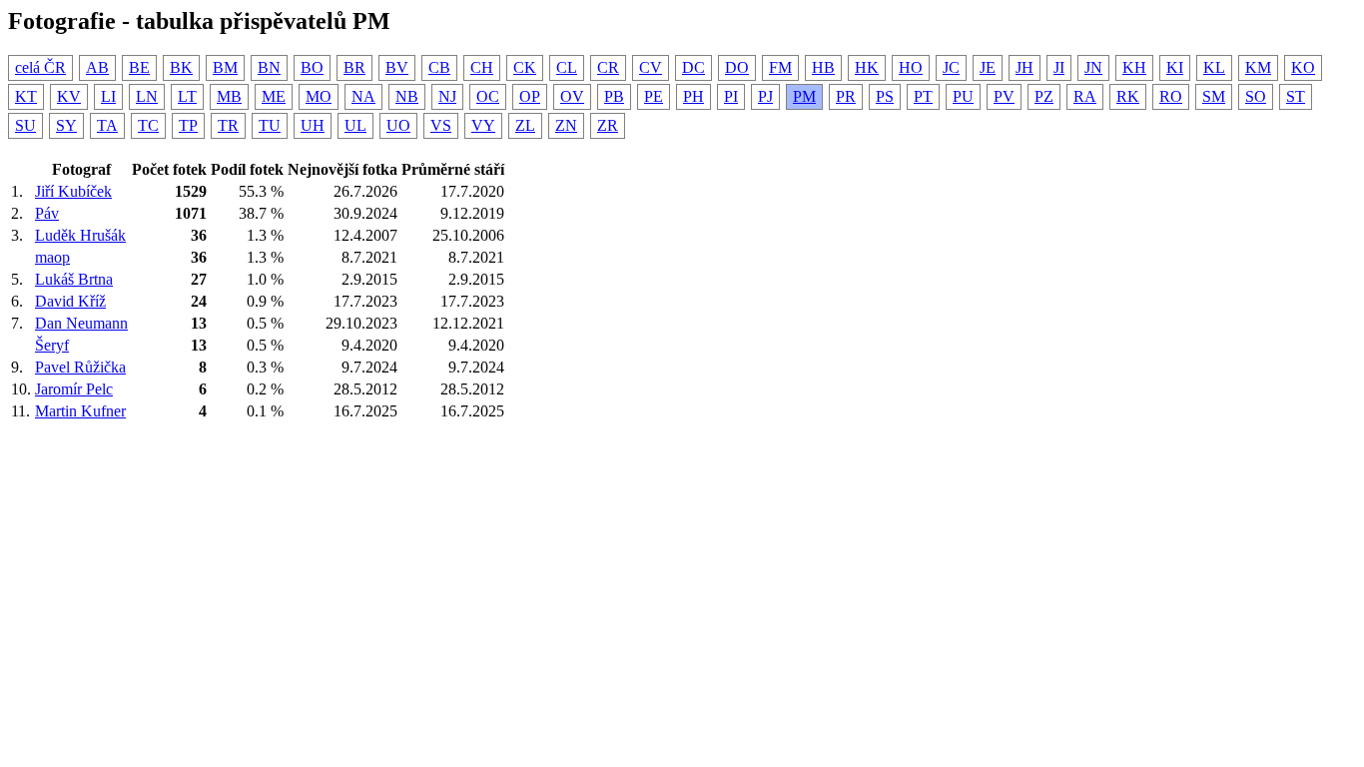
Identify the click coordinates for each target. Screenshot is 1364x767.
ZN (566, 125)
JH (1024, 67)
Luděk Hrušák (80, 235)
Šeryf (52, 345)
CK (524, 67)
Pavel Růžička (80, 367)
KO (1303, 67)
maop (52, 257)
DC (693, 67)
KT (26, 96)
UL (355, 125)
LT (187, 96)
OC (487, 96)
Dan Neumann (81, 323)
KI (1174, 67)
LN (147, 96)
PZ (1043, 96)
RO (1170, 96)
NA (363, 96)
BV (396, 67)
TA (107, 125)
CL (566, 67)
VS (440, 125)
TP (188, 125)
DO (737, 67)
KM (1258, 67)
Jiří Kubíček (73, 191)
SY (66, 125)
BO (312, 67)
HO (911, 67)
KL (1214, 67)
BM (225, 67)
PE (653, 96)
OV (572, 96)
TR (228, 125)
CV (650, 67)
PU (963, 96)
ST (1295, 96)
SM (1213, 96)
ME (274, 96)
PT (923, 96)
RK (1127, 96)
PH (693, 96)
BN (269, 67)
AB (97, 67)
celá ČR (40, 67)
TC (148, 125)
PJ (765, 96)
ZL (525, 125)
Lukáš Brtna (74, 279)
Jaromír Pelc (74, 389)
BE (139, 67)
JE (988, 67)
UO (398, 125)
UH (313, 125)
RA (1084, 96)
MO (319, 96)
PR (846, 96)
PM (804, 96)
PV (1004, 96)
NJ (447, 96)
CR (608, 67)
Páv (47, 213)
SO (1255, 96)
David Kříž (70, 301)
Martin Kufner (80, 410)
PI (731, 96)
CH (481, 67)
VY (483, 125)
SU (25, 125)
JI (1058, 67)
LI (108, 96)
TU (270, 125)
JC (951, 67)
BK (181, 67)
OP (529, 96)
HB (823, 67)
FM (780, 67)
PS (885, 96)
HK (867, 67)
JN (1093, 67)
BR (354, 67)
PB (614, 96)
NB (406, 96)
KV (69, 96)
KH (1134, 67)
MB (229, 96)
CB (439, 67)
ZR (607, 125)
